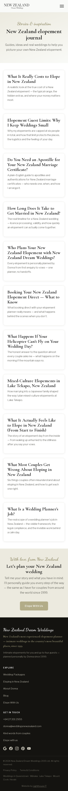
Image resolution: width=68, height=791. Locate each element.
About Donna (10, 688)
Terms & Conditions (29, 770)
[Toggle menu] (62, 6)
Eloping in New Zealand (16, 681)
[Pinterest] (23, 748)
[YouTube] (29, 748)
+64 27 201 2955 (12, 719)
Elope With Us (34, 605)
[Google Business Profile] (5, 748)
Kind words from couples (16, 733)
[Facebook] (11, 748)
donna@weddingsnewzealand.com (22, 726)
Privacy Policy (10, 770)
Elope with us (10, 740)
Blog (6, 695)
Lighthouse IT (40, 786)
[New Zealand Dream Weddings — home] (16, 6)
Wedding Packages (14, 674)
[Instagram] (17, 748)
